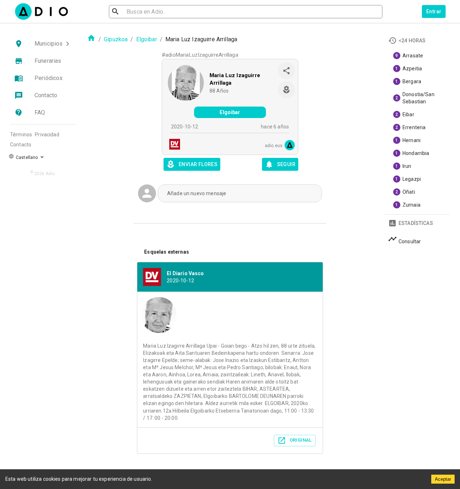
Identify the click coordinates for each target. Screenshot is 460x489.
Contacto (20, 144)
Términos (21, 134)
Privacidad (47, 134)
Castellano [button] (26, 157)
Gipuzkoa (116, 39)
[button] (43, 43)
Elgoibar (146, 39)
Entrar (433, 11)
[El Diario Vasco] (172, 145)
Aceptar (443, 479)
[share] (286, 70)
